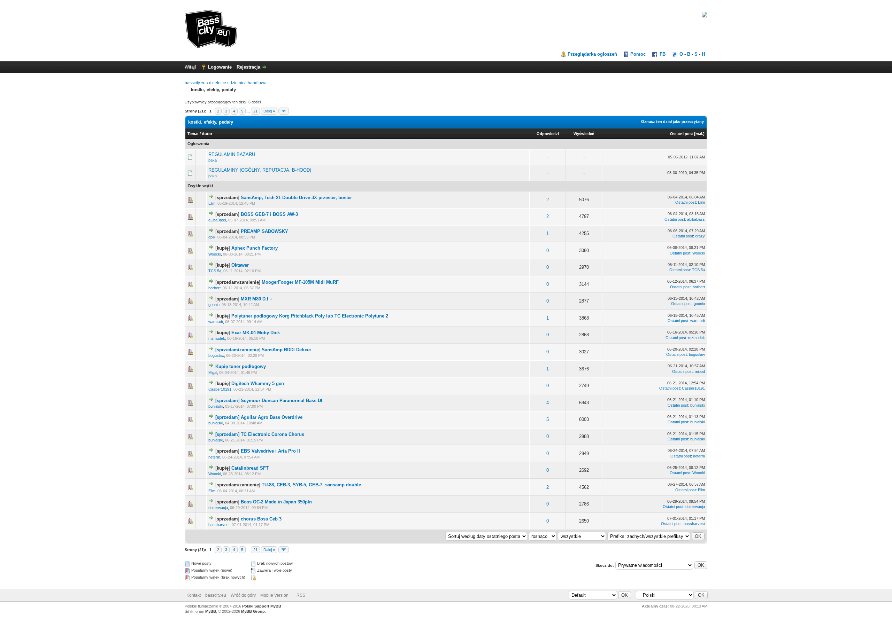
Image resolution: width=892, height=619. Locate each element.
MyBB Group (253, 611)
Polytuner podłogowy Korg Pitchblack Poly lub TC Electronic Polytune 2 (309, 316)
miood (700, 371)
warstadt (215, 322)
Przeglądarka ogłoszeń (592, 54)
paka (212, 160)
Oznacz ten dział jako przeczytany (672, 121)
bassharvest (219, 525)
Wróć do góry (243, 595)
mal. (699, 134)
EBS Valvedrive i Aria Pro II (270, 451)
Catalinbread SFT (250, 468)
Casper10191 (219, 389)
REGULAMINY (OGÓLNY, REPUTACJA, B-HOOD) (259, 170)
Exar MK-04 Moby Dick (255, 332)
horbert (214, 288)
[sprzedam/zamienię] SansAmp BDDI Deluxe (263, 349)
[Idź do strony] (283, 111)
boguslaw (216, 355)
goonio (214, 305)
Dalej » (269, 111)
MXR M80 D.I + (256, 298)
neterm (214, 457)
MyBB (210, 611)
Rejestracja (248, 67)
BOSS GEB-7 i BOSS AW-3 (269, 214)
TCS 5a (214, 271)
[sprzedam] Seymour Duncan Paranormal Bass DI (268, 400)
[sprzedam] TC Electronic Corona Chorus (259, 434)
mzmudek (216, 338)
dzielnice (217, 82)
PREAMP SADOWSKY (264, 231)
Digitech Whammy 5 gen (257, 383)
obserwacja (218, 508)
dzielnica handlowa (248, 82)
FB (663, 54)
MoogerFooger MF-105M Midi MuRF (300, 282)
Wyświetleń (584, 134)
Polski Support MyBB (261, 606)
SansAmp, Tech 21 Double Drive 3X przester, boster (296, 197)
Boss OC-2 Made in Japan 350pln (276, 501)
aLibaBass (217, 220)
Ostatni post (681, 134)
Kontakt (193, 595)
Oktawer (240, 265)
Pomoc (638, 54)
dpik (211, 237)
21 (255, 111)
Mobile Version (274, 595)
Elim (211, 203)
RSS (301, 595)
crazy (700, 236)
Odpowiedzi (548, 134)
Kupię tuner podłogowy (240, 366)
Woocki (214, 254)
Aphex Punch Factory (254, 248)
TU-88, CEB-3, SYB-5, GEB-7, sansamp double (311, 484)
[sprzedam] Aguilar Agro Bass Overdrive (258, 417)
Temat (193, 134)
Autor (207, 134)
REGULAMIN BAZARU (231, 154)
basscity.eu (195, 82)
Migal (212, 372)
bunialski (215, 406)
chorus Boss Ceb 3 (261, 519)
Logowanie (220, 67)
